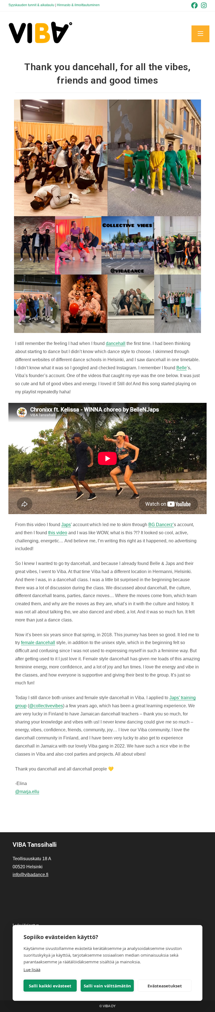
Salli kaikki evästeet (50, 986)
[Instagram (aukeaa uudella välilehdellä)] (203, 5)
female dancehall (38, 642)
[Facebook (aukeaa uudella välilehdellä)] (194, 5)
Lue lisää (32, 969)
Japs (66, 524)
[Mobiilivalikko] (200, 33)
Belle (181, 367)
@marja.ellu (27, 791)
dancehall (115, 343)
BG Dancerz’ (161, 524)
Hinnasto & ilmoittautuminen (78, 5)
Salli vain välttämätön (107, 986)
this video (57, 532)
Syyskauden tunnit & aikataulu (31, 5)
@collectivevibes (46, 705)
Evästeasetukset (165, 986)
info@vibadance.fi (30, 874)
